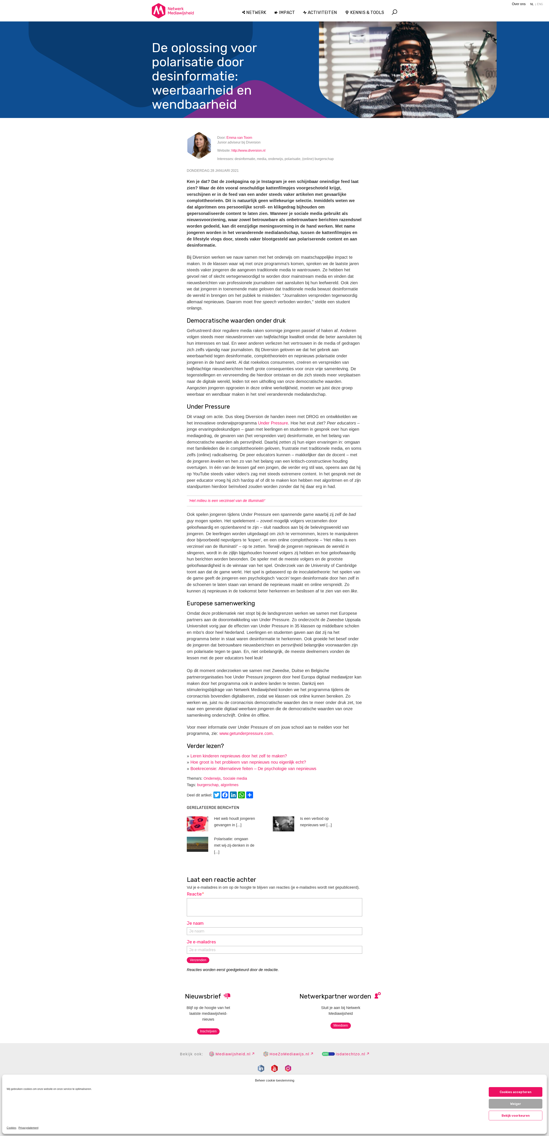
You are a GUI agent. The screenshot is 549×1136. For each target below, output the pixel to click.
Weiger (515, 1104)
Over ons (519, 4)
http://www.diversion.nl (248, 150)
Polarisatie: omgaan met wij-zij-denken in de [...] (234, 845)
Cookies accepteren (515, 1092)
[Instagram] (288, 1068)
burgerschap (208, 785)
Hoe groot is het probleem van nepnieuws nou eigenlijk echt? (248, 762)
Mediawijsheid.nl (233, 1054)
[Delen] (250, 795)
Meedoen (340, 1025)
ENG (540, 4)
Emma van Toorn (239, 137)
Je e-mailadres (201, 941)
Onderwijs (212, 778)
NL (532, 4)
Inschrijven (208, 1031)
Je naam (195, 923)
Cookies (11, 1127)
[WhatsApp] (242, 795)
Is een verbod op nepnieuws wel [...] (316, 821)
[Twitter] (217, 795)
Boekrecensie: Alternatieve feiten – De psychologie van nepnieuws (253, 768)
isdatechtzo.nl (350, 1054)
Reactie (195, 894)
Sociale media (235, 778)
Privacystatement (28, 1127)
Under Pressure (273, 423)
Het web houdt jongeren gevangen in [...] (234, 821)
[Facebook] (226, 795)
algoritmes (229, 785)
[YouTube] (274, 1068)
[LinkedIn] (234, 795)
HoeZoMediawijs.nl (289, 1054)
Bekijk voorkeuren (516, 1116)
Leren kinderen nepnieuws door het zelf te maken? (238, 756)
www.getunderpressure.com (246, 733)
